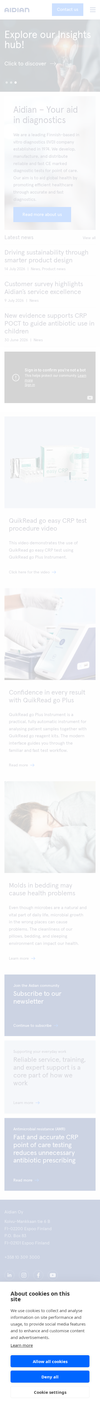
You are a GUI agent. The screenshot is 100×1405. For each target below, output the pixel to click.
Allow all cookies (50, 1361)
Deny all (50, 1377)
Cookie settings (50, 1392)
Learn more (22, 1345)
